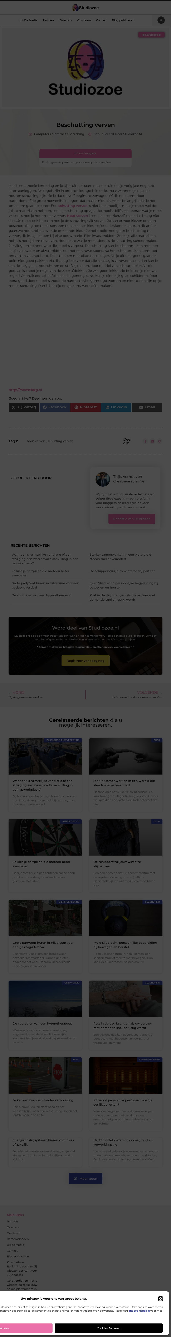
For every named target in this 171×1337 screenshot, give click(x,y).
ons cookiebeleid (139, 1310)
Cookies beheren (109, 1328)
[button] (160, 1299)
